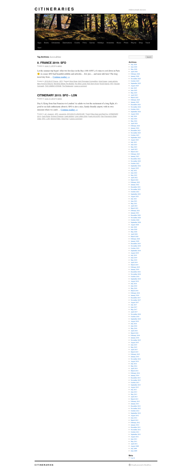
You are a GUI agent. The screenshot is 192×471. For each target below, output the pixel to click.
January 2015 (135, 356)
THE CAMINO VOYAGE (53, 86)
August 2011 (135, 437)
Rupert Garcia (104, 83)
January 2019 (135, 269)
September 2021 (136, 194)
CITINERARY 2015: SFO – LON (57, 95)
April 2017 (134, 312)
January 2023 (135, 156)
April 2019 (134, 262)
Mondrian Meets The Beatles (64, 83)
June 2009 (134, 451)
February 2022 (135, 182)
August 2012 (135, 415)
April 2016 (134, 331)
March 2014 (134, 371)
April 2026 (134, 71)
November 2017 (136, 300)
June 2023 (134, 144)
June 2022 (134, 173)
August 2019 (135, 253)
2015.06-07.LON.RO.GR (75, 114)
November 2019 (136, 246)
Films (85, 42)
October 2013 (135, 382)
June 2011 (134, 439)
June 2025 (134, 90)
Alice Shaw (73, 81)
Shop (141, 42)
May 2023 (134, 147)
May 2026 (134, 69)
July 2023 (134, 142)
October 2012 (135, 411)
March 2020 (134, 236)
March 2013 (134, 399)
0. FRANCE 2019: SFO (51, 63)
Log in (133, 458)
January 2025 (135, 102)
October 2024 (135, 109)
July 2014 (134, 364)
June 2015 (134, 345)
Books (46, 42)
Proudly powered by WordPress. (141, 465)
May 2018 (134, 288)
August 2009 (135, 446)
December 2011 (136, 427)
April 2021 (134, 206)
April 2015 (134, 349)
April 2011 (134, 444)
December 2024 (136, 104)
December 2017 (136, 298)
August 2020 (135, 225)
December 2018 (136, 272)
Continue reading (61, 77)
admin (59, 66)
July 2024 (134, 116)
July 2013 (134, 389)
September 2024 (136, 111)
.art (45, 114)
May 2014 (134, 366)
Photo (126, 42)
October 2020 (135, 220)
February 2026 (135, 74)
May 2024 (134, 121)
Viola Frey (64, 119)
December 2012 (136, 406)
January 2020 (135, 241)
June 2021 (134, 201)
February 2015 (135, 354)
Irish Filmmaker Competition (88, 81)
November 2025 (136, 78)
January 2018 (135, 295)
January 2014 (135, 375)
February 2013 (135, 401)
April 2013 (134, 396)
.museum (50, 114)
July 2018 (134, 283)
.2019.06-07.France (51, 81)
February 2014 (135, 373)
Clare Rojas (46, 116)
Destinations (67, 42)
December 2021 (136, 187)
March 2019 (134, 265)
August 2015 (135, 342)
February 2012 (135, 422)
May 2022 (134, 175)
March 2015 (134, 352)
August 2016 (135, 321)
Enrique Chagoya (57, 116)
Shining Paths (55, 119)
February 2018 (135, 293)
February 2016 (135, 335)
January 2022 (135, 184)
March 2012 (134, 420)
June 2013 (134, 392)
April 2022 (134, 177)
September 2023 (136, 137)
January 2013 (135, 404)
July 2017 (134, 305)
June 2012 (134, 418)
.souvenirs (62, 114)
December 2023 (136, 130)
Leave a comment (80, 86)
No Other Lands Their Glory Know (87, 83)
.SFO (61, 81)
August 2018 (135, 281)
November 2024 (136, 107)
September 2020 (136, 222)
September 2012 (136, 413)
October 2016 (135, 316)
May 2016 (134, 328)
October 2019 (135, 248)
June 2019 (134, 258)
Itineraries (110, 42)
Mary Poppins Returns (45, 83)
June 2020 (134, 229)
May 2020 (134, 232)
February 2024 (135, 126)
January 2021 (135, 213)
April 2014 (134, 368)
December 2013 (136, 378)
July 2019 (134, 255)
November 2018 (136, 274)
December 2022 (136, 159)
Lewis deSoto (113, 81)
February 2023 (135, 154)
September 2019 (136, 250)
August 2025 (135, 86)
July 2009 (134, 448)
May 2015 (134, 347)
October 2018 (135, 276)
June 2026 (134, 67)
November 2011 (136, 429)
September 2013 (136, 385)
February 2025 (135, 100)
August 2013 (135, 387)
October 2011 (135, 432)
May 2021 (134, 203)
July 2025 (134, 88)
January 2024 (135, 128)
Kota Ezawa (103, 81)
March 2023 (134, 152)
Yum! (39, 47)
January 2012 (135, 425)
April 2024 (134, 123)
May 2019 (134, 260)
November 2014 (136, 359)
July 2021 (134, 199)
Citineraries (55, 42)
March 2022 (134, 180)
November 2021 (136, 189)
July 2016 (134, 323)
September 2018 (136, 279)
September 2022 (136, 166)
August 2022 (135, 168)
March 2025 (134, 97)
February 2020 (135, 239)
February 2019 (135, 267)
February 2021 (135, 210)
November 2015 (136, 340)
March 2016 (134, 333)
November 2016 (136, 314)
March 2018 (134, 290)
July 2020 (134, 227)
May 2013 (134, 394)
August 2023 (135, 140)
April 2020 (134, 234)
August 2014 (135, 361)
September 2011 (136, 434)
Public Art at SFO (94, 116)
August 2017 (135, 302)
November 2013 (136, 380)
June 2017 (134, 307)
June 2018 (134, 286)
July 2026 (134, 64)
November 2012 (136, 408)
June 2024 (134, 119)
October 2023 (135, 135)
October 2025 (135, 81)
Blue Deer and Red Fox (99, 114)
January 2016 (135, 338)
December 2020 (136, 215)
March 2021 (134, 208)
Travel (147, 42)
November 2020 (136, 217)
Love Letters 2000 (81, 116)
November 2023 (136, 133)
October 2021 (135, 192)
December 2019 (136, 243)
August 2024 (135, 114)
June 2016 (134, 326)
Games (92, 42)
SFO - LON (46, 119)
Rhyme (133, 42)
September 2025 (136, 83)
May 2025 (134, 93)
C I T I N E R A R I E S (54, 9)
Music (119, 42)
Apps (39, 42)
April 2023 (134, 149)
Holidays (100, 42)
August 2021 (135, 196)
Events (77, 42)
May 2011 (134, 441)
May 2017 (134, 309)
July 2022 (134, 170)
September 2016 (136, 319)
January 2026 (135, 76)
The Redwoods (67, 86)
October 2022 (135, 163)
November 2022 (136, 161)
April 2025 (134, 95)
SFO (111, 83)
